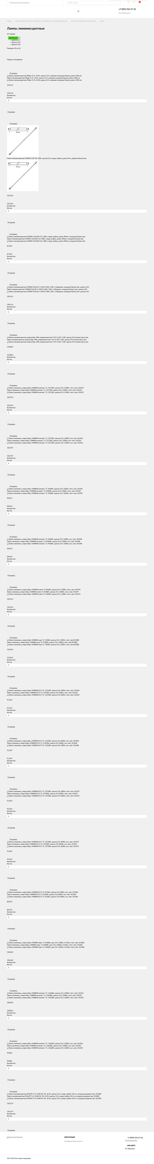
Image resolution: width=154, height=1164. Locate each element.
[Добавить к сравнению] (8, 69)
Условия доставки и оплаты (73, 1141)
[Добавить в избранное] (8, 67)
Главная (9, 21)
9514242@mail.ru (124, 13)
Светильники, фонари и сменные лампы (83, 21)
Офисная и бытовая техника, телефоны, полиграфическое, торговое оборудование (41, 21)
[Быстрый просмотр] (8, 64)
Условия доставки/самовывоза (19, 3)
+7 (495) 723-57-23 (127, 9)
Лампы (102, 21)
